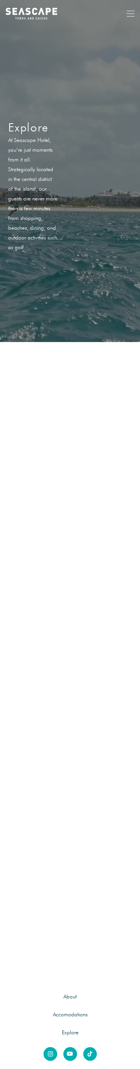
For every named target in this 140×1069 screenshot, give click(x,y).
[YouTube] (70, 1054)
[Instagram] (50, 1054)
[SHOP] (70, 868)
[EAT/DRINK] (70, 658)
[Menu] (130, 13)
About (70, 996)
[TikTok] (90, 1054)
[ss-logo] (31, 14)
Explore (70, 1032)
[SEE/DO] (70, 447)
